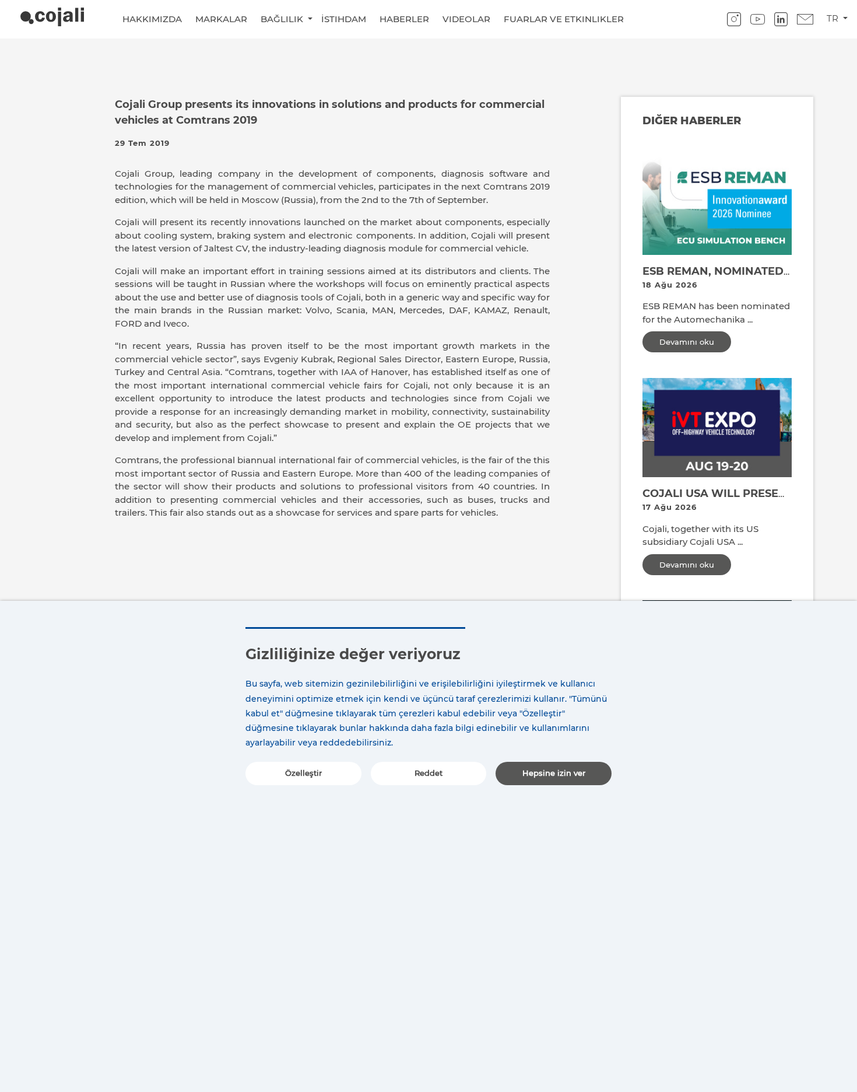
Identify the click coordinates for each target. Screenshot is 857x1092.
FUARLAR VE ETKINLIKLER (564, 18)
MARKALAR (221, 18)
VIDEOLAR (466, 18)
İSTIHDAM (343, 18)
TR (834, 18)
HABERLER (404, 18)
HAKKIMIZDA (152, 18)
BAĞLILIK (283, 18)
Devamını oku (686, 341)
